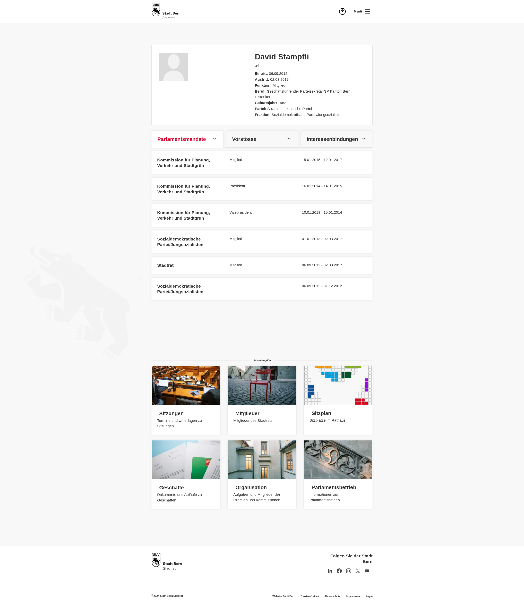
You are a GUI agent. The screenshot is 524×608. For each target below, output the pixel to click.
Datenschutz (332, 596)
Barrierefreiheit (310, 596)
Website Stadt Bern (283, 596)
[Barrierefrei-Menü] (342, 11)
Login (369, 596)
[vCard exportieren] (257, 66)
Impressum (353, 596)
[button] (362, 11)
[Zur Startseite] (166, 11)
